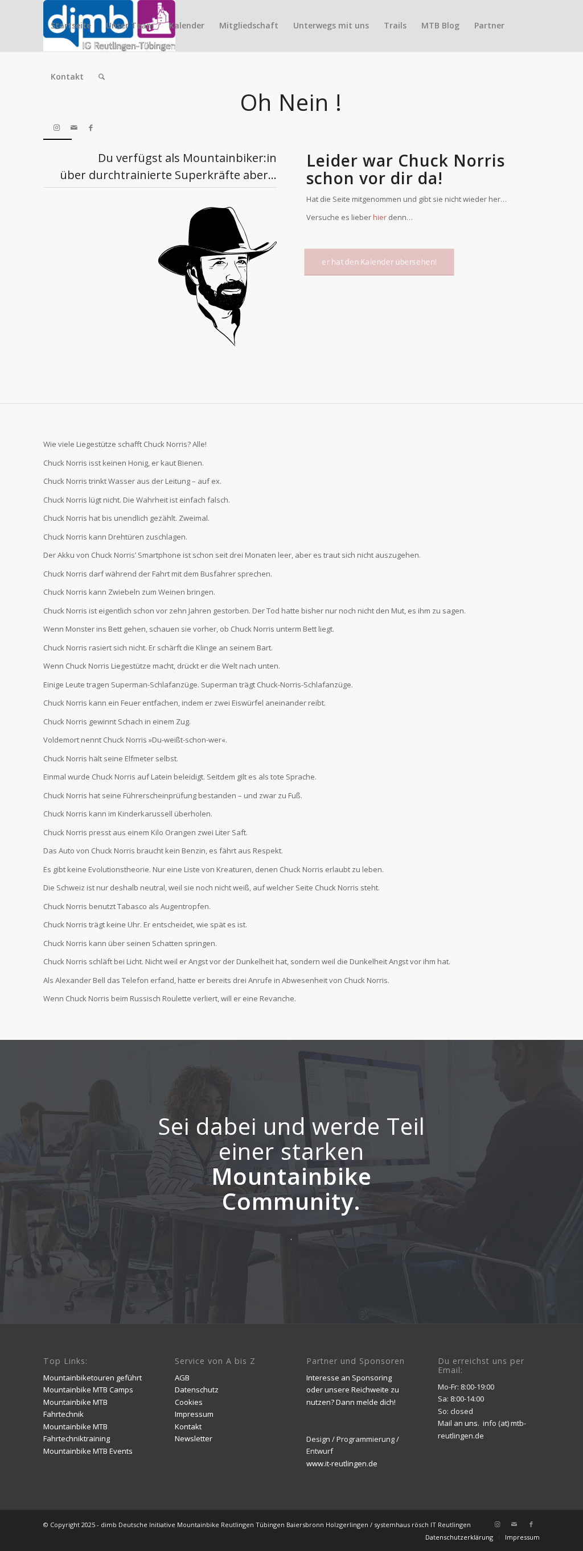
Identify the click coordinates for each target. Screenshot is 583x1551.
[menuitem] (101, 76)
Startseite (71, 25)
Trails (395, 25)
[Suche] (101, 76)
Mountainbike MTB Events (88, 1451)
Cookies (189, 1402)
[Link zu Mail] (74, 127)
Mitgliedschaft (248, 25)
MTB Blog (440, 25)
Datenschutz (197, 1389)
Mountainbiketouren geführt (92, 1377)
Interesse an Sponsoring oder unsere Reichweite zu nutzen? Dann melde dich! (352, 1389)
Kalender (186, 25)
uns (471, 1423)
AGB (182, 1377)
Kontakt (67, 76)
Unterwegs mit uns (331, 25)
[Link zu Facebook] (91, 127)
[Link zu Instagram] (56, 127)
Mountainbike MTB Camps (88, 1389)
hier (380, 217)
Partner (489, 25)
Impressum (194, 1414)
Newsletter (193, 1438)
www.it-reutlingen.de (341, 1463)
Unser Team (130, 25)
